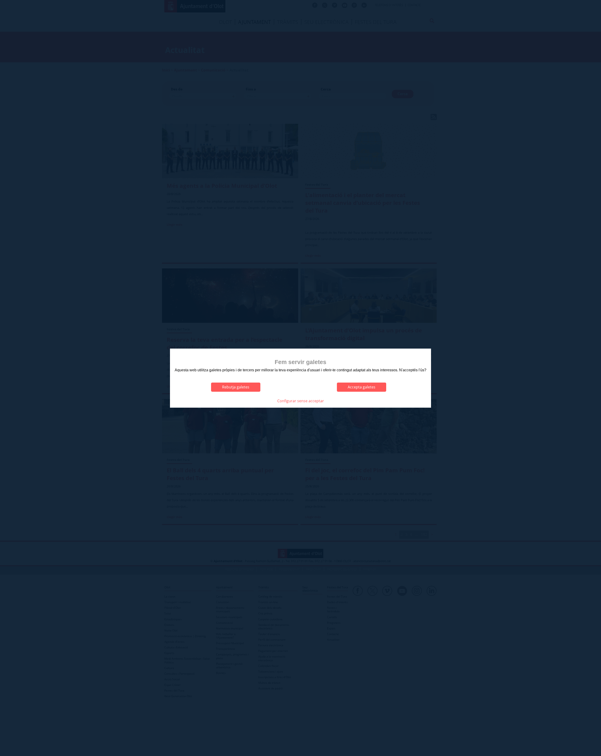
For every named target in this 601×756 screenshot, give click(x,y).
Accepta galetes (361, 387)
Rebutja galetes (235, 387)
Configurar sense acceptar (300, 400)
